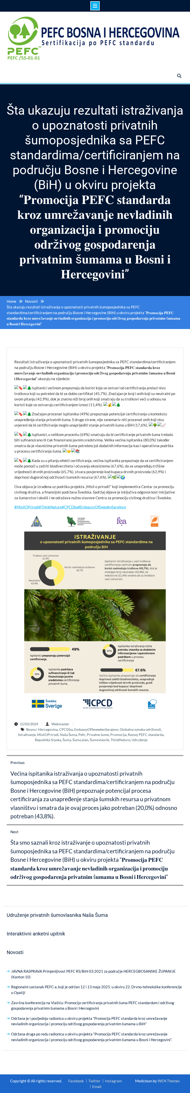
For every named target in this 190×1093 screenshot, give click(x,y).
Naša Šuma (68, 734)
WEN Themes (169, 1081)
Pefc (81, 734)
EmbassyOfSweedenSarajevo (96, 729)
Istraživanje (27, 734)
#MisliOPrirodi (26, 507)
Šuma (67, 740)
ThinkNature (120, 740)
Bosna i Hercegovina (42, 729)
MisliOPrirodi (48, 734)
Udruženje (139, 740)
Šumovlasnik (99, 740)
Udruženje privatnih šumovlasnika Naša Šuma (57, 915)
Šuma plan (80, 740)
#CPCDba (70, 507)
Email (96, 1087)
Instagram (113, 1081)
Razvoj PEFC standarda (146, 734)
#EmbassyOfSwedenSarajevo (102, 507)
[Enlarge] (159, 520)
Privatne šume (98, 734)
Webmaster (60, 724)
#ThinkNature (50, 507)
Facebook (76, 1081)
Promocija (118, 734)
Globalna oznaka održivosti (140, 729)
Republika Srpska (48, 740)
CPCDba (66, 729)
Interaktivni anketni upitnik (36, 934)
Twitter (94, 1081)
